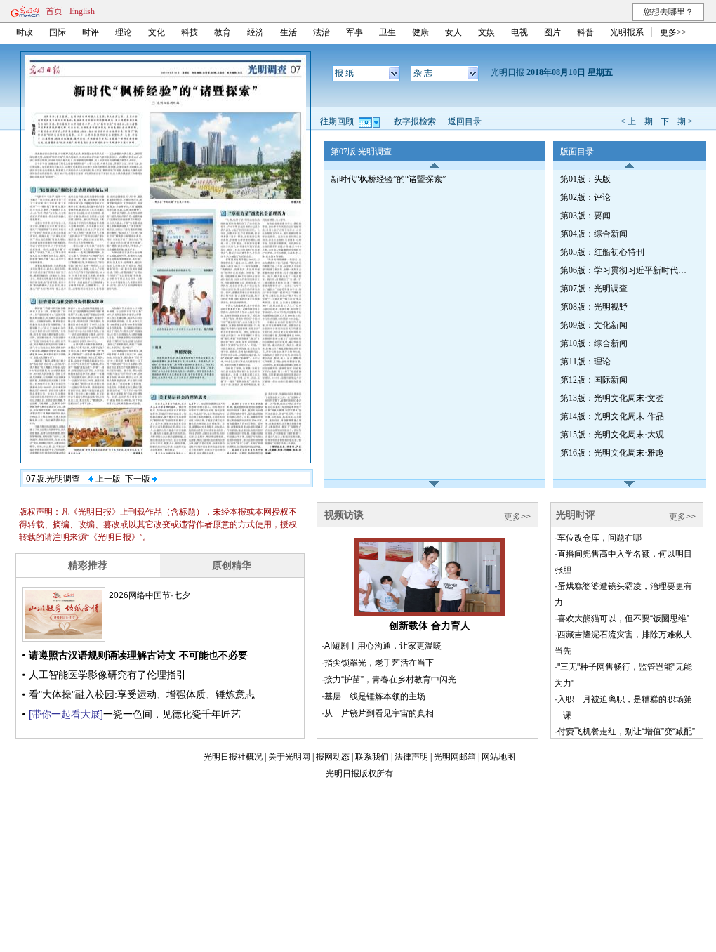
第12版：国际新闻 (594, 380)
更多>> (673, 32)
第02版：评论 (585, 197)
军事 (354, 32)
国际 (57, 32)
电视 (519, 32)
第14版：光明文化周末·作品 (612, 416)
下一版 (138, 479)
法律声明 (411, 757)
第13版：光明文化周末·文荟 (612, 398)
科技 (189, 32)
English (82, 11)
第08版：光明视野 (594, 307)
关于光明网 (289, 757)
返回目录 (465, 121)
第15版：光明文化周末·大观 (612, 434)
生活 (288, 32)
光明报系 (627, 32)
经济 (255, 32)
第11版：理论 (585, 361)
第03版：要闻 (585, 215)
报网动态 (333, 757)
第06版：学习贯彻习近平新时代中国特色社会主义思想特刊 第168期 (627, 270)
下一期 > (677, 121)
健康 (420, 32)
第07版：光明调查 (594, 288)
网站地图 (498, 757)
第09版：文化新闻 (594, 325)
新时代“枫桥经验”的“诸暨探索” (388, 179)
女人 (453, 32)
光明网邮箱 (455, 757)
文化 (156, 32)
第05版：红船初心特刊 (602, 252)
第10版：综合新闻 (594, 343)
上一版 (107, 479)
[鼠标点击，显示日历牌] (370, 121)
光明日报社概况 (233, 757)
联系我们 (372, 757)
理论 (123, 32)
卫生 (387, 32)
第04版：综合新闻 (594, 234)
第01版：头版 (585, 179)
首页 (54, 11)
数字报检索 (415, 121)
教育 (222, 32)
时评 (90, 32)
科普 (585, 32)
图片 (552, 32)
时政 (24, 32)
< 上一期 (637, 121)
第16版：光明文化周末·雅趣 (612, 453)
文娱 (486, 32)
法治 (321, 32)
